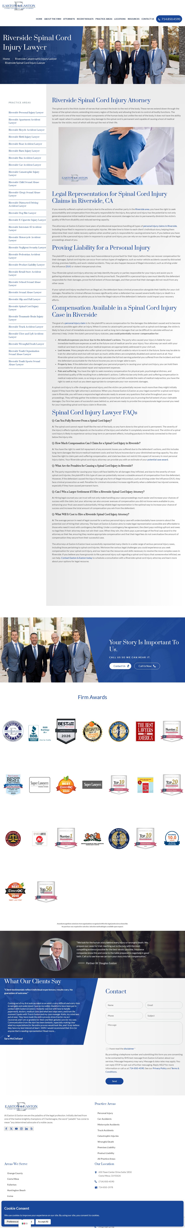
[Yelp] (31, 1128)
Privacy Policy (160, 1068)
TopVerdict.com (171, 755)
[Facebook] (6, 1128)
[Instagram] (21, 1128)
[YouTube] (16, 1128)
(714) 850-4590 (106, 1181)
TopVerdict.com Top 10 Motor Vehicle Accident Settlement (12, 724)
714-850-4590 (136, 1068)
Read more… (49, 1031)
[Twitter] (11, 1128)
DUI (68, 266)
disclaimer (129, 1048)
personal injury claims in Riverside (160, 225)
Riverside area (142, 209)
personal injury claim (75, 323)
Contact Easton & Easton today (76, 557)
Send (114, 1081)
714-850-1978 (106, 1187)
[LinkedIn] (26, 1128)
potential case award (157, 459)
